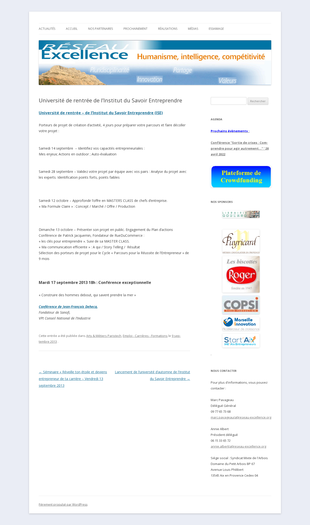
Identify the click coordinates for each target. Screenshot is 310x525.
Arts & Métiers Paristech (103, 336)
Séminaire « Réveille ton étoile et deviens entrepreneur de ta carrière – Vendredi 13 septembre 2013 (73, 379)
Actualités (47, 29)
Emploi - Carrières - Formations (145, 336)
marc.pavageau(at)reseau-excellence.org (241, 417)
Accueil (72, 29)
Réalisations (167, 29)
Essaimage (216, 29)
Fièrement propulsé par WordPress (63, 504)
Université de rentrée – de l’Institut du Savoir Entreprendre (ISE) (101, 112)
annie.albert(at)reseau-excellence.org (238, 446)
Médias (193, 29)
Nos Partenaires (100, 29)
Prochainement (135, 29)
